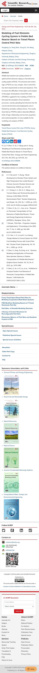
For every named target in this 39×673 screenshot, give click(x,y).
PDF (26, 65)
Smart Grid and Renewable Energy (16, 397)
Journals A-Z (6, 620)
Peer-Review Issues (28, 629)
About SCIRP (27, 617)
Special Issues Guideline (12, 340)
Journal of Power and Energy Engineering (18, 372)
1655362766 (10, 550)
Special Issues (26, 635)
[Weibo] (30, 530)
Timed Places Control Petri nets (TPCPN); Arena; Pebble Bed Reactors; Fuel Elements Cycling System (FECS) (18, 131)
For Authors (25, 626)
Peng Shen (15, 47)
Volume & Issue (7, 660)
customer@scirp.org (13, 542)
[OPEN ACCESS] (32, 4)
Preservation (25, 648)
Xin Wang (30, 47)
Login (5, 10)
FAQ (3, 360)
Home (6, 16)
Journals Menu (9, 287)
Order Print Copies (8, 648)
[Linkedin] (21, 530)
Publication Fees (26, 632)
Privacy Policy (26, 654)
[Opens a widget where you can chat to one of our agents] (31, 669)
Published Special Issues (12, 335)
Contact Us (6, 355)
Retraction (24, 651)
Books (4, 626)
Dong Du (23, 47)
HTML (32, 65)
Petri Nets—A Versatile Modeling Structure (17, 308)
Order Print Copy (8, 351)
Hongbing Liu (6, 47)
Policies (24, 639)
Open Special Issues (10, 331)
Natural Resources (10, 421)
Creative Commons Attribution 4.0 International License (19, 586)
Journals (13, 16)
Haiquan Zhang (7, 50)
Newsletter (6, 347)
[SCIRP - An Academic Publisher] (15, 4)
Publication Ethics (27, 645)
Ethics (23, 620)
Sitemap (4, 629)
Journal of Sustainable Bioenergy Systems (18, 470)
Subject (4, 623)
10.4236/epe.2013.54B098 (14, 65)
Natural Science (9, 445)
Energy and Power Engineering (12, 26)
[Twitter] (3, 530)
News (3, 635)
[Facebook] (12, 530)
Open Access (25, 642)
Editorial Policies (26, 623)
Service (5, 639)
